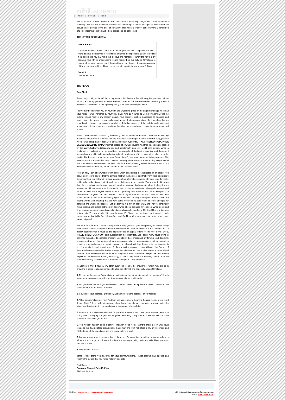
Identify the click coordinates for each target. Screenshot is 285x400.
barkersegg (96, 392)
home (81, 16)
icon (103, 16)
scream (92, 16)
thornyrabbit (83, 392)
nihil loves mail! (205, 395)
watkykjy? (108, 392)
